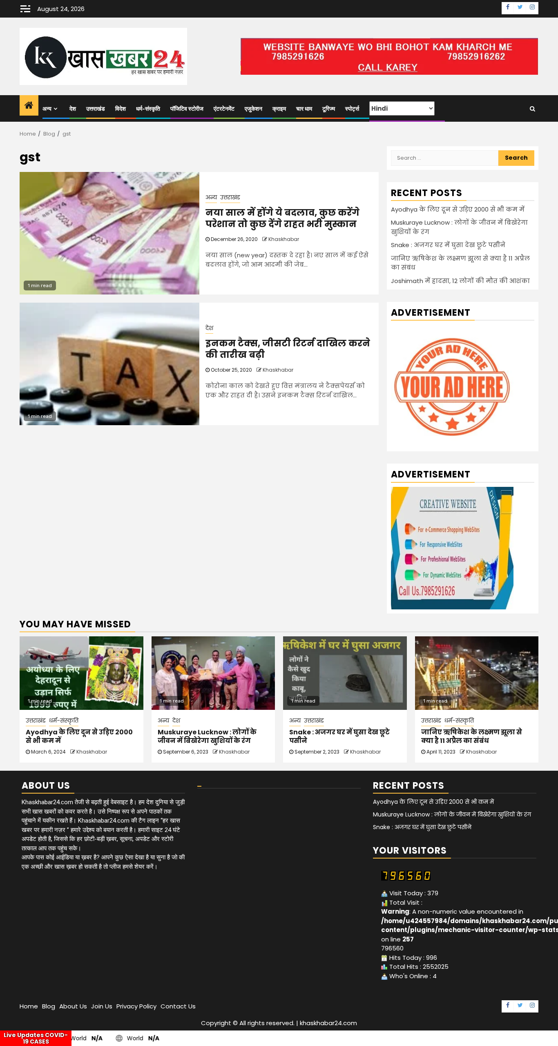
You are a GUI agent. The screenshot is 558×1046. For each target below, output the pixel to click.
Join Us (101, 1006)
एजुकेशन (253, 108)
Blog (48, 1006)
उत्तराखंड (95, 108)
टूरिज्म (328, 108)
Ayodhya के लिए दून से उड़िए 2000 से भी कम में (458, 209)
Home (29, 1006)
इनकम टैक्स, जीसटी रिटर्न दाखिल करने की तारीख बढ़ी (287, 349)
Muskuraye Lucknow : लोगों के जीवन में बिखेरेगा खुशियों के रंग (207, 736)
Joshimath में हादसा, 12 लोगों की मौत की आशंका (460, 281)
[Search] (532, 108)
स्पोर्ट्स (352, 108)
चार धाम (304, 108)
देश (72, 108)
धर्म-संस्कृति (148, 108)
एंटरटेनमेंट (224, 108)
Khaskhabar (283, 239)
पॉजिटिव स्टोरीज (186, 108)
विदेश (120, 108)
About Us (73, 1006)
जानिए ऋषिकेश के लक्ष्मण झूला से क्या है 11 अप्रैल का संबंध (471, 736)
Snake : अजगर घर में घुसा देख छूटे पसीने (448, 245)
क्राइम (279, 108)
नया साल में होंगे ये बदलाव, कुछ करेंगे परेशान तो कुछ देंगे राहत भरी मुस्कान (282, 218)
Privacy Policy (136, 1006)
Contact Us (178, 1006)
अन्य (46, 108)
